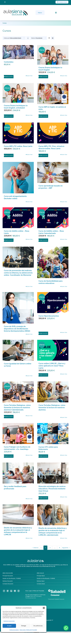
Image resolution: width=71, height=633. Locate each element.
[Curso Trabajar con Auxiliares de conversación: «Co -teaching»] (18, 433)
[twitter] (7, 590)
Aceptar (9, 625)
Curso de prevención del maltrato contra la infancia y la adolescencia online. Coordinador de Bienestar (18, 272)
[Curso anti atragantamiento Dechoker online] (18, 177)
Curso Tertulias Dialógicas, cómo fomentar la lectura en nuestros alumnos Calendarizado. (17, 407)
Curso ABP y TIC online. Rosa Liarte (18, 146)
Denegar (23, 625)
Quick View (29, 75)
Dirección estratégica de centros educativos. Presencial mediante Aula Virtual (52, 488)
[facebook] (4, 590)
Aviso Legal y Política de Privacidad (28, 629)
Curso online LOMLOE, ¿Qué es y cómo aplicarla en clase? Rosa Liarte (52, 365)
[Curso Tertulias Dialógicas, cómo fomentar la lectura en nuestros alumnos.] (52, 391)
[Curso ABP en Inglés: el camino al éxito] (52, 93)
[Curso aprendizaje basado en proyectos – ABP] (52, 172)
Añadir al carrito (9, 76)
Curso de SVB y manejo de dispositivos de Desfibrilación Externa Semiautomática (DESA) (17, 328)
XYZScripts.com (43, 632)
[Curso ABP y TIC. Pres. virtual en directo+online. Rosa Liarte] (52, 133)
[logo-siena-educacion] (16, 9)
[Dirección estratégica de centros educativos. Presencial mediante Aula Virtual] (52, 473)
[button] (44, 608)
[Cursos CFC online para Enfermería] (52, 433)
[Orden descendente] (28, 38)
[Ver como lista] (52, 38)
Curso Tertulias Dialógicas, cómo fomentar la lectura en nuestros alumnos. (52, 407)
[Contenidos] (18, 52)
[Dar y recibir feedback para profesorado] (18, 473)
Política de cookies (14, 629)
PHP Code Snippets (28, 632)
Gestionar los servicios (9, 621)
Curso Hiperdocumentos (49, 316)
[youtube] (15, 590)
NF (52, 620)
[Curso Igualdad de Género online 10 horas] (18, 350)
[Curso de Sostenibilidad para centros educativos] (52, 262)
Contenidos (8, 62)
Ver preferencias (38, 625)
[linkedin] (11, 590)
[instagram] (18, 590)
